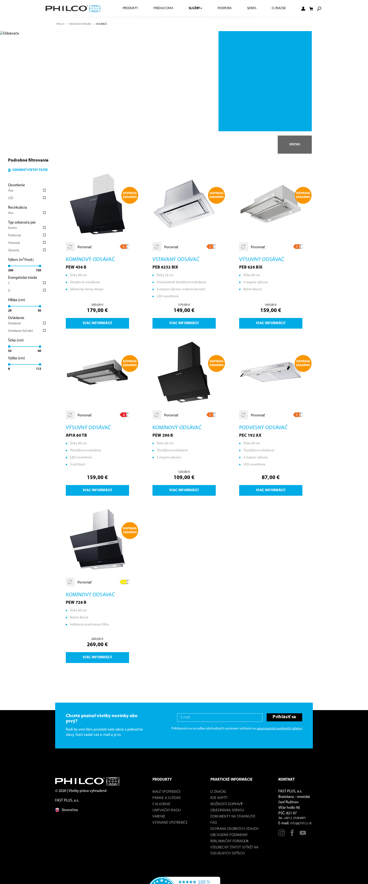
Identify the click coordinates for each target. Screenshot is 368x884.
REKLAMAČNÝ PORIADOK (229, 844)
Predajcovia (156, 8)
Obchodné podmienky (229, 838)
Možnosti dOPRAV (225, 807)
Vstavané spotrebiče (169, 826)
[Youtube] (303, 838)
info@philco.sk (301, 827)
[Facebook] (292, 838)
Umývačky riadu (166, 814)
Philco (60, 24)
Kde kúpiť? (218, 801)
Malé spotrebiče (166, 795)
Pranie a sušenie (166, 801)
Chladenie (161, 807)
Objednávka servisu (227, 814)
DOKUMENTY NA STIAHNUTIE (232, 820)
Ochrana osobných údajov (234, 832)
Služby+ (190, 8)
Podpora (221, 8)
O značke (278, 8)
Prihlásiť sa (283, 720)
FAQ (213, 826)
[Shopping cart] (311, 9)
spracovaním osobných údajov (279, 732)
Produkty (121, 8)
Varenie (158, 820)
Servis (249, 8)
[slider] (9, 267)
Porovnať (85, 249)
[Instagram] (281, 838)
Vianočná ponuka (81, 24)
